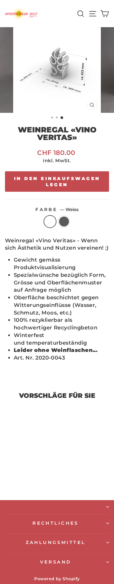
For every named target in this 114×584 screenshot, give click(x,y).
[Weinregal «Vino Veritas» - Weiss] (21, 480)
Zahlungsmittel (56, 542)
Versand (55, 562)
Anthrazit (64, 221)
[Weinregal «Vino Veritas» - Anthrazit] (28, 480)
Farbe (57, 209)
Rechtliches (55, 523)
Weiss (50, 221)
